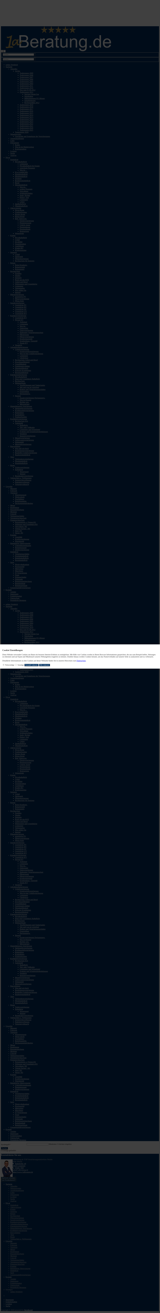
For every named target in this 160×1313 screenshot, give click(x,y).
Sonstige (21, 665)
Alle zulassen (44, 665)
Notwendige (9, 665)
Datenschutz (81, 661)
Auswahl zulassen (31, 665)
